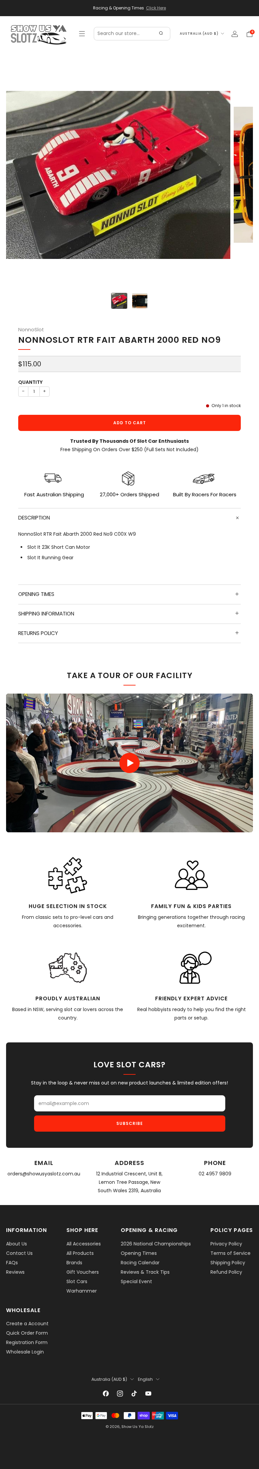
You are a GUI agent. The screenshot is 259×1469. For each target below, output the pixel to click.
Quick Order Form (27, 1333)
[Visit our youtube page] (148, 1394)
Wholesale (23, 1310)
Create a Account (27, 1323)
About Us (16, 1243)
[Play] (129, 763)
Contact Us (19, 1253)
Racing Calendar (140, 1262)
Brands (74, 1262)
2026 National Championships (156, 1243)
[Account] (234, 34)
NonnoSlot (31, 329)
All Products (80, 1253)
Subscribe (129, 1123)
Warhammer (81, 1291)
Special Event (136, 1281)
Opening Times (139, 1253)
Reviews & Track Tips (145, 1272)
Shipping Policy (227, 1262)
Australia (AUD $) (199, 33)
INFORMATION (26, 1230)
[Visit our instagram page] (120, 1394)
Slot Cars (76, 1281)
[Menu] (82, 34)
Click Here (156, 8)
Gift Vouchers (82, 1272)
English (145, 1379)
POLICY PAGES (231, 1230)
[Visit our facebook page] (106, 1394)
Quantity (30, 382)
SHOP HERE (82, 1230)
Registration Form (27, 1342)
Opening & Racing (149, 1230)
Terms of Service (230, 1253)
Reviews (15, 1272)
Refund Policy (226, 1272)
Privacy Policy (226, 1243)
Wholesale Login (25, 1351)
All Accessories (83, 1243)
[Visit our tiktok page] (134, 1394)
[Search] (161, 33)
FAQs (12, 1262)
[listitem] (129, 8)
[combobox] (132, 33)
